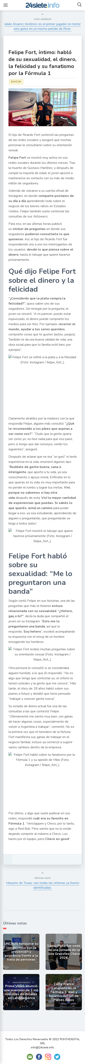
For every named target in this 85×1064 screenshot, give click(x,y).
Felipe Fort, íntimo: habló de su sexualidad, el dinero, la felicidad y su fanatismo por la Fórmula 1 (42, 63)
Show (16, 82)
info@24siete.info (42, 1047)
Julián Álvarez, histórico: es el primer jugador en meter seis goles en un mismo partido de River (42, 26)
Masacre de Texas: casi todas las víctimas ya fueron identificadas (42, 885)
